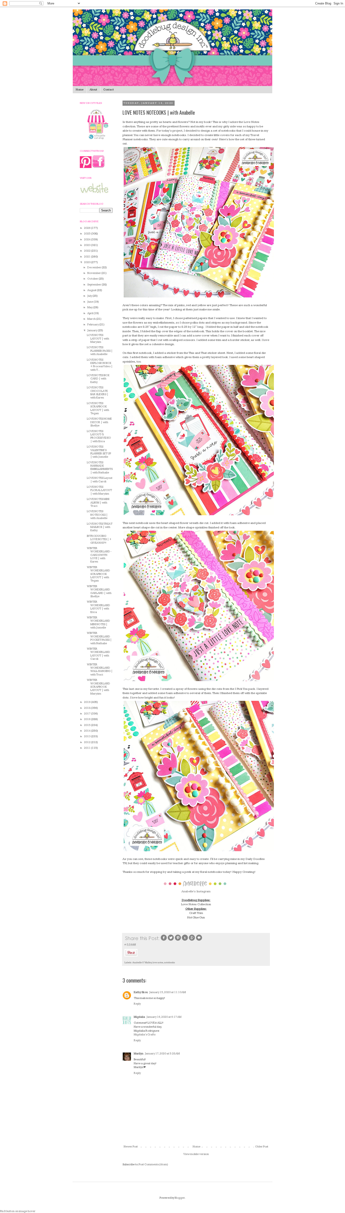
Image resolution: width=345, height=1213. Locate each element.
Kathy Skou (141, 992)
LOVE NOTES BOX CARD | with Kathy (98, 379)
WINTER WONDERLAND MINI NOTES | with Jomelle (98, 622)
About (93, 89)
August (92, 290)
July (89, 296)
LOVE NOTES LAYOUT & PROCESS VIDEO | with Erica (99, 436)
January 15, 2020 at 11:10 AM (167, 992)
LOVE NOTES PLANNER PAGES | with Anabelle (100, 351)
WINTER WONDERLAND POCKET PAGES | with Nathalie (99, 638)
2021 (87, 256)
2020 (87, 262)
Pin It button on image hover (17, 1211)
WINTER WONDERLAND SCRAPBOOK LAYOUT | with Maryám (98, 686)
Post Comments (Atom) (153, 1164)
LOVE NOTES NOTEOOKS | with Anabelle (97, 515)
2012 (87, 742)
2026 (87, 228)
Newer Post (131, 1146)
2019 (87, 702)
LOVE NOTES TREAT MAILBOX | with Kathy (99, 527)
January (92, 330)
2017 (87, 713)
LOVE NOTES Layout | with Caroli (99, 479)
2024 (87, 239)
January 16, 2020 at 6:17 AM (163, 1017)
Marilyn (138, 1053)
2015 (87, 725)
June (90, 302)
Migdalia (139, 1017)
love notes (158, 962)
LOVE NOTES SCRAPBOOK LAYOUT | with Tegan (98, 408)
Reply (137, 1004)
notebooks (169, 962)
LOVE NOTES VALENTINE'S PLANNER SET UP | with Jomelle (99, 452)
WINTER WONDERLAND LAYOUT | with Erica (98, 607)
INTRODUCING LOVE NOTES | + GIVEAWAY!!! (99, 539)
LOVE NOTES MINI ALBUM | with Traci (98, 502)
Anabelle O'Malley (142, 962)
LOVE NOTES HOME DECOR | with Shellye (99, 422)
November (94, 273)
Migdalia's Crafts (144, 1034)
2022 (87, 251)
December (94, 267)
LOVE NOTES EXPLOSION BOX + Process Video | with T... (100, 365)
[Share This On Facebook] (163, 940)
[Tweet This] (170, 940)
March (91, 319)
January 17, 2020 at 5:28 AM (162, 1053)
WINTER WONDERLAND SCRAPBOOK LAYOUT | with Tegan (98, 574)
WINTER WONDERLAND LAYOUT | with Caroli (98, 654)
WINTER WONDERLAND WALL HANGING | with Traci (100, 669)
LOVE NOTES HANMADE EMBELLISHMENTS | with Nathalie (100, 467)
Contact (108, 89)
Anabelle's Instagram (196, 891)
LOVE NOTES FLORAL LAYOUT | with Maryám (99, 490)
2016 (87, 719)
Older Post (261, 1146)
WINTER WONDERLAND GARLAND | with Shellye (99, 591)
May (90, 307)
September (94, 284)
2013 (87, 736)
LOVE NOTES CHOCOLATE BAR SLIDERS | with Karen (97, 392)
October (93, 279)
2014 (87, 731)
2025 (87, 233)
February (93, 324)
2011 (87, 748)
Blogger (180, 1198)
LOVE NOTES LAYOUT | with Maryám (98, 338)
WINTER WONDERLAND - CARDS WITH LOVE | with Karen (99, 555)
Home (80, 89)
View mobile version (196, 1154)
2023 (87, 245)
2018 (87, 708)
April (90, 313)
